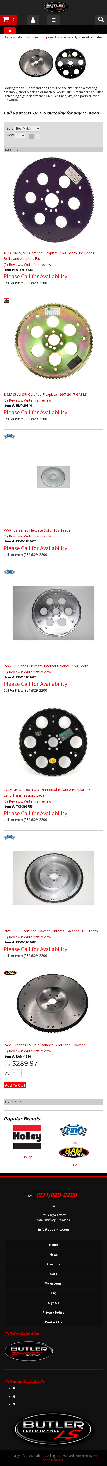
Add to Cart (15, 1085)
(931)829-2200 (56, 1194)
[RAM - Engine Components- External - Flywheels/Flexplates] (74, 1155)
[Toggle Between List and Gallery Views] (34, 136)
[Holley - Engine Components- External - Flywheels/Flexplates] (27, 1139)
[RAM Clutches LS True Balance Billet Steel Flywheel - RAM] (10, 977)
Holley (27, 1157)
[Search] (101, 20)
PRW (74, 1143)
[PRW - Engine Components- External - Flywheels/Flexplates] (74, 1132)
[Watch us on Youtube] (14, 1396)
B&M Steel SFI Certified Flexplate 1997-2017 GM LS (45, 394)
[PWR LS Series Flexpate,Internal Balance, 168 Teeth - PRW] (10, 576)
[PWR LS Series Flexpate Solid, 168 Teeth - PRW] (10, 441)
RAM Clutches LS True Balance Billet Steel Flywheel (45, 1045)
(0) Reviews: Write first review (27, 264)
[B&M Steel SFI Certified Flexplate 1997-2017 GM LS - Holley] (6, 305)
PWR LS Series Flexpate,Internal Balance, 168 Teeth (46, 666)
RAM (74, 1165)
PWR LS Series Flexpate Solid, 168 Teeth (37, 530)
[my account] (33, 20)
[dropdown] (53, 20)
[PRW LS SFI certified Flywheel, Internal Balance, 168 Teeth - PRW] (10, 842)
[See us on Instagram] (14, 1404)
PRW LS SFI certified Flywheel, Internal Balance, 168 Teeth (51, 931)
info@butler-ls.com (53, 1229)
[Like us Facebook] (14, 1388)
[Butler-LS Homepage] (55, 8)
